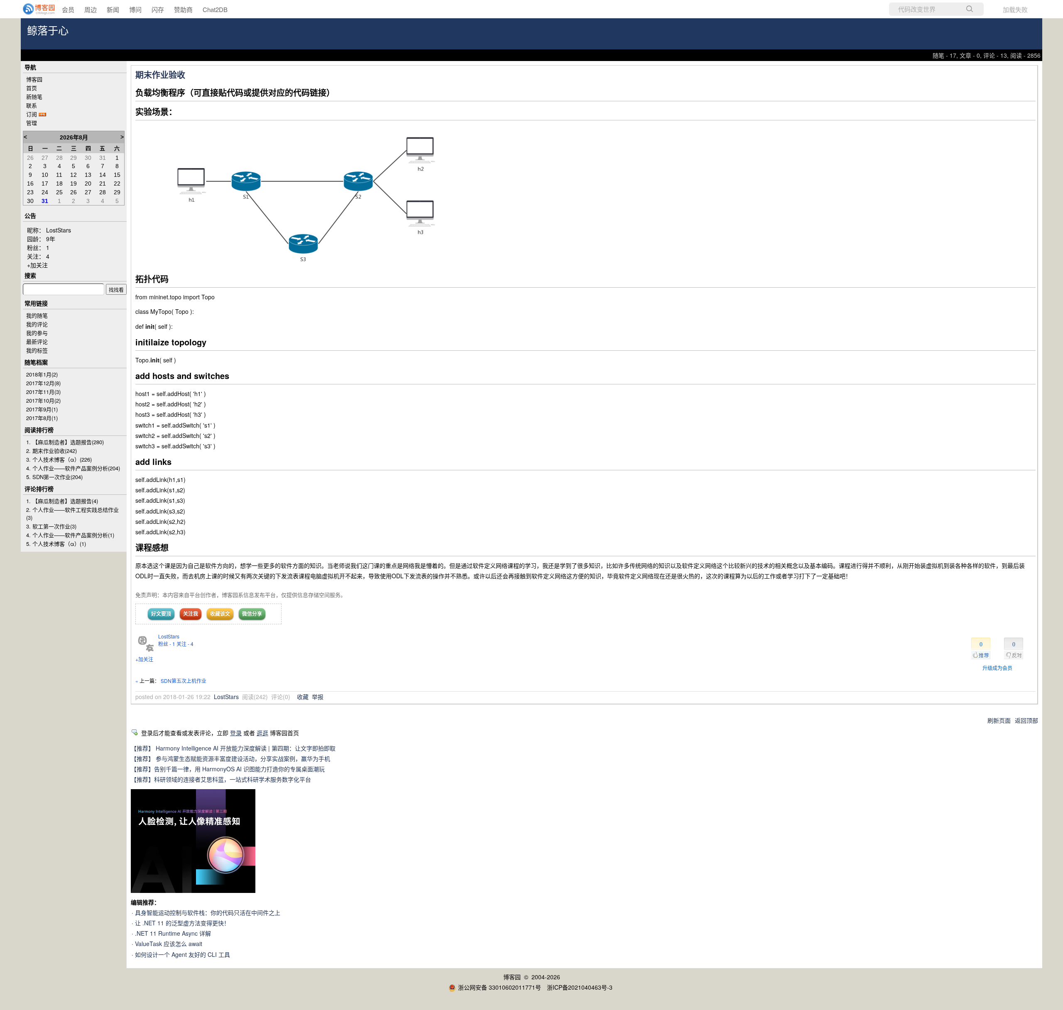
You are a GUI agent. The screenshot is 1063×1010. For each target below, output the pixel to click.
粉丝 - (166, 643)
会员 (68, 9)
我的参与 (37, 333)
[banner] (33, 9)
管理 (31, 123)
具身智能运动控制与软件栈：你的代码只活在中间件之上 (207, 912)
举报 (317, 696)
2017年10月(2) (43, 400)
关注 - (184, 643)
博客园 (34, 79)
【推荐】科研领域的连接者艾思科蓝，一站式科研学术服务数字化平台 (221, 779)
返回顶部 (1026, 720)
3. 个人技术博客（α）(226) (59, 459)
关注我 (190, 613)
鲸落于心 (48, 31)
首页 (31, 88)
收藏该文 (220, 613)
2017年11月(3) (43, 392)
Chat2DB (215, 9)
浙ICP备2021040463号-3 (579, 987)
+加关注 (144, 659)
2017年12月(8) (43, 383)
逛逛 (262, 733)
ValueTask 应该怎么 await (168, 943)
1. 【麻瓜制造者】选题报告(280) (65, 442)
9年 (50, 239)
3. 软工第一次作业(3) (51, 526)
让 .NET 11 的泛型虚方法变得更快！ (182, 923)
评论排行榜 (39, 488)
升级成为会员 (997, 667)
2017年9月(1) (42, 409)
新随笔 (34, 96)
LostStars (168, 636)
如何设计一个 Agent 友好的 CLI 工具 (182, 954)
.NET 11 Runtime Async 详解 (173, 933)
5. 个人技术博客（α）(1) (56, 544)
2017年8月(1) (42, 418)
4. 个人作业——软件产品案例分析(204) (73, 468)
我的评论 (37, 324)
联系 (31, 105)
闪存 (158, 9)
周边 (90, 9)
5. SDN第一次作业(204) (54, 477)
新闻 (113, 9)
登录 (236, 733)
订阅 (31, 114)
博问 (135, 9)
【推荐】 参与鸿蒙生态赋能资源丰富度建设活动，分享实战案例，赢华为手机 (230, 758)
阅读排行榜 (39, 430)
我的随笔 (37, 315)
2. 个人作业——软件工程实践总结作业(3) (72, 513)
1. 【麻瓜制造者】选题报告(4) (62, 501)
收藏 (303, 696)
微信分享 (252, 613)
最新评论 (37, 341)
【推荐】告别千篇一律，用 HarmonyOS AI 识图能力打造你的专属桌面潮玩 (228, 769)
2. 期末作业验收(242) (51, 451)
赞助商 (183, 9)
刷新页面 (999, 720)
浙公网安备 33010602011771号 (499, 987)
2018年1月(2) (42, 374)
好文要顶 (161, 613)
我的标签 (37, 350)
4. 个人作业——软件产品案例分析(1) (70, 535)
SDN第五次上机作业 (183, 680)
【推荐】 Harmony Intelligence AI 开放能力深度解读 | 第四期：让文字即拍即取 (233, 748)
